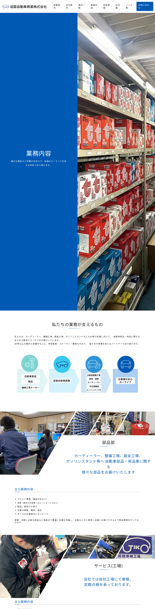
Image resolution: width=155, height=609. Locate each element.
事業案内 (57, 6)
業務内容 (94, 6)
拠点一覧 (81, 6)
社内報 (118, 6)
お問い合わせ (143, 6)
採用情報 (106, 6)
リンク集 (129, 6)
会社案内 (69, 6)
